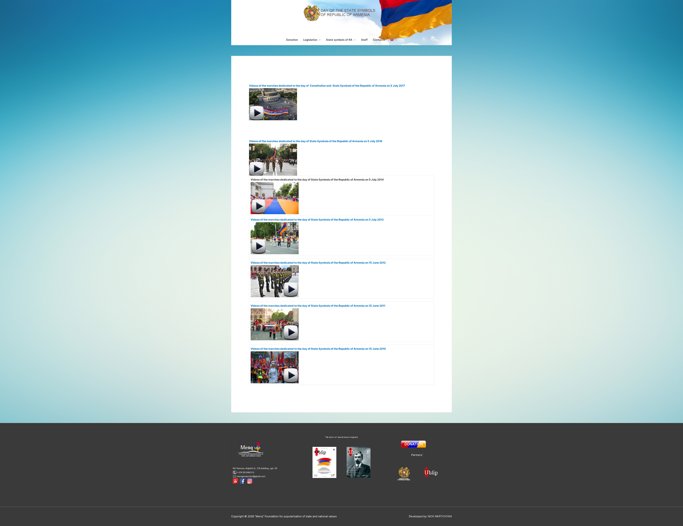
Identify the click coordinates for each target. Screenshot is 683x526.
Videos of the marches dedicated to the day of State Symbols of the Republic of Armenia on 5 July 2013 (317, 219)
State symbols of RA (339, 39)
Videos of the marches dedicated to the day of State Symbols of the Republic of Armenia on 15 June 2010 (318, 348)
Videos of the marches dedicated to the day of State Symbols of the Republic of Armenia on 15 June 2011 (318, 305)
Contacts (379, 39)
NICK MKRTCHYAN (440, 516)
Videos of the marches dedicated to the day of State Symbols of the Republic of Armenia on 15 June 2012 (318, 262)
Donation (292, 39)
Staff (364, 39)
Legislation (310, 39)
